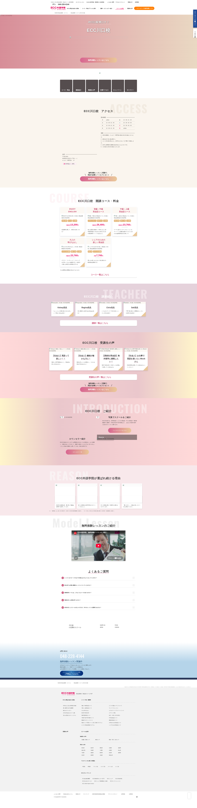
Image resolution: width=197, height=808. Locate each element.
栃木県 (92, 747)
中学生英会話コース (113, 717)
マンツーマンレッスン (113, 708)
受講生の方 (130, 2)
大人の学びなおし (85, 710)
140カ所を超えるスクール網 (69, 712)
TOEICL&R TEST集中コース (88, 717)
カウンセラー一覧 (77, 452)
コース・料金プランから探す (89, 8)
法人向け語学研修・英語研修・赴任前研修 (95, 2)
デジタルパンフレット (120, 2)
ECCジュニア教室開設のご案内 (101, 781)
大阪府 (101, 755)
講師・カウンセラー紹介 (106, 8)
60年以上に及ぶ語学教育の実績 (69, 705)
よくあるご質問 (111, 2)
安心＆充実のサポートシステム (69, 715)
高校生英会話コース (113, 720)
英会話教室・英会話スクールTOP (84, 693)
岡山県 (119, 750)
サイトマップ (86, 794)
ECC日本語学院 (119, 778)
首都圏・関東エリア (86, 739)
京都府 (110, 747)
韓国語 (89, 766)
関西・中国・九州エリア (114, 739)
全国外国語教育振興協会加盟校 (98, 794)
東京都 (83, 747)
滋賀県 (119, 747)
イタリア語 (103, 766)
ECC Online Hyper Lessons (88, 783)
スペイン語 (110, 766)
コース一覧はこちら (100, 274)
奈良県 (110, 752)
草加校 (116, 625)
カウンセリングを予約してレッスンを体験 (71, 673)
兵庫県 (110, 750)
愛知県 (101, 747)
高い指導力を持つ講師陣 (68, 708)
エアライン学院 (112, 712)
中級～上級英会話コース (87, 708)
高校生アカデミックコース (87, 720)
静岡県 (92, 755)
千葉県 (83, 752)
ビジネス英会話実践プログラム (88, 725)
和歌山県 (111, 755)
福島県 (92, 752)
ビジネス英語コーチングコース (115, 705)
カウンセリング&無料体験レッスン (145, 8)
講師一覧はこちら (100, 323)
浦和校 (101, 627)
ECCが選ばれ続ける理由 (73, 8)
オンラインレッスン (80, 2)
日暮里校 (117, 627)
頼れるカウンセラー (67, 710)
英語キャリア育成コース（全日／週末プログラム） (92, 722)
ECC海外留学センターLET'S (99, 778)
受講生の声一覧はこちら (100, 377)
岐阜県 (101, 752)
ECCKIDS (71, 2)
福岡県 (119, 752)
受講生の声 (130, 8)
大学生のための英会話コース (115, 722)
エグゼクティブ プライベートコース (116, 710)
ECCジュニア (110, 778)
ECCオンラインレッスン (115, 781)
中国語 (83, 766)
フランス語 (95, 766)
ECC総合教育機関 (86, 778)
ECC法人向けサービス (87, 781)
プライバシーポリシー (113, 794)
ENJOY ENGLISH (85, 712)
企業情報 (131, 794)
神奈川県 (83, 750)
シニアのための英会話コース (115, 725)
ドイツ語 (117, 766)
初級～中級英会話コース (87, 705)
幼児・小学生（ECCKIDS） (115, 715)
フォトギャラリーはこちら (120, 430)
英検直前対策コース (86, 715)
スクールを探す (120, 8)
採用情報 (137, 2)
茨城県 (92, 750)
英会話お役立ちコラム (68, 794)
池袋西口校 (102, 625)
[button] (62, 417)
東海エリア (97, 739)
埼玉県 (83, 755)
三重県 (101, 750)
